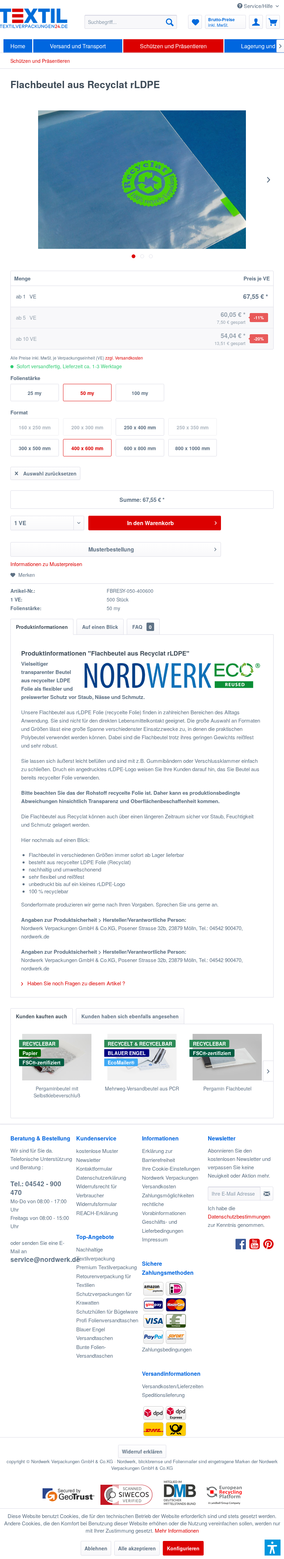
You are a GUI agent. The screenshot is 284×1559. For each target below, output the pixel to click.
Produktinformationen (42, 626)
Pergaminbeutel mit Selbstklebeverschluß (57, 1092)
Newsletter (88, 1159)
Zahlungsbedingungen (167, 1349)
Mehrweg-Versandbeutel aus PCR (142, 1088)
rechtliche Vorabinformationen (164, 1208)
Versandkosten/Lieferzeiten (172, 1386)
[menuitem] (131, 22)
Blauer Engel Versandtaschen (94, 1333)
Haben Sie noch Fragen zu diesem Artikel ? (75, 983)
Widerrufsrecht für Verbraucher (96, 1190)
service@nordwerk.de (45, 1259)
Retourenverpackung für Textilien (103, 1280)
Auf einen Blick (100, 626)
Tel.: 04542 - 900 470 (35, 1188)
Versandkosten (159, 1186)
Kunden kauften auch (41, 1016)
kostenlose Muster (97, 1150)
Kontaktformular (94, 1168)
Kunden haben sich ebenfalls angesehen (130, 1016)
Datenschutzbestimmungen (239, 1216)
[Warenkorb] (273, 22)
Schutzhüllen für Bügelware (107, 1311)
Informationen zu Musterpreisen (46, 563)
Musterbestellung (111, 549)
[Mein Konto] (256, 22)
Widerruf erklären (142, 1451)
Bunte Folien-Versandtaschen (94, 1351)
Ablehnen (96, 1548)
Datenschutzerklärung (101, 1177)
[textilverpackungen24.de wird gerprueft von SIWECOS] (126, 1505)
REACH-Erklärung (97, 1212)
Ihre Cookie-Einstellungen (171, 1168)
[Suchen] (169, 22)
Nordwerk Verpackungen (170, 1177)
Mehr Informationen (177, 1530)
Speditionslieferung (163, 1394)
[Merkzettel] (195, 22)
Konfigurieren (183, 1548)
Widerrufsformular (96, 1203)
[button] (273, 1548)
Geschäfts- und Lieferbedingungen (162, 1226)
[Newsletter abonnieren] (266, 1193)
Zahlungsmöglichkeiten (168, 1195)
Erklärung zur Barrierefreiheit (158, 1155)
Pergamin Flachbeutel (227, 1088)
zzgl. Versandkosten (124, 358)
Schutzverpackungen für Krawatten (104, 1298)
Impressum (155, 1239)
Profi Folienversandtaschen (107, 1320)
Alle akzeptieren (137, 1548)
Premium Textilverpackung (106, 1267)
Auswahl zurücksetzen (50, 473)
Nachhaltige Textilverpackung (95, 1254)
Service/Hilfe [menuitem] (258, 5)
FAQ (142, 626)
